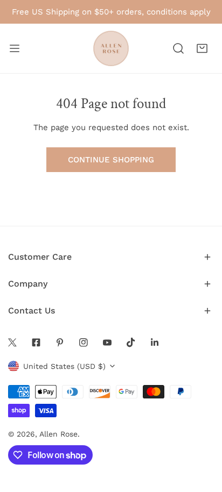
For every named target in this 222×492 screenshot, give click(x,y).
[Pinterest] (60, 342)
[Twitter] (12, 342)
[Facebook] (36, 342)
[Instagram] (83, 342)
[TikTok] (131, 342)
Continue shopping (111, 160)
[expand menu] (14, 48)
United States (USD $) (64, 366)
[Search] (178, 48)
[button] (202, 48)
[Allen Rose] (111, 48)
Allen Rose (58, 434)
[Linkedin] (154, 342)
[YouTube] (107, 342)
